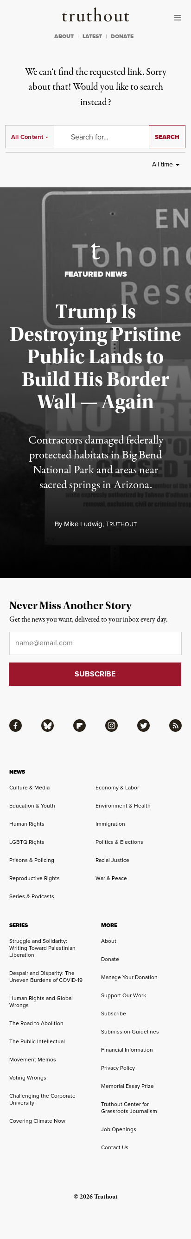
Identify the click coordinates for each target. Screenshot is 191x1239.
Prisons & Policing (31, 860)
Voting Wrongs (27, 1077)
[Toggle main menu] (179, 17)
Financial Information (127, 1050)
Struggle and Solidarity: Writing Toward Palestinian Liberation (42, 948)
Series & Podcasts (31, 896)
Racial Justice (112, 860)
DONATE (122, 36)
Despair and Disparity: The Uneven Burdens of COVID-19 (46, 976)
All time (162, 164)
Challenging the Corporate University (42, 1099)
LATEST (92, 36)
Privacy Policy (118, 1068)
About (108, 941)
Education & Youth (32, 806)
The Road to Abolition (36, 1023)
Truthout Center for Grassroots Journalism (129, 1107)
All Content (27, 137)
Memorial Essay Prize (127, 1086)
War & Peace (111, 878)
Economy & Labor (117, 787)
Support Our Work (123, 995)
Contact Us (114, 1147)
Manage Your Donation (129, 977)
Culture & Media (29, 787)
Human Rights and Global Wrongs (41, 1001)
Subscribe (113, 1013)
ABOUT (64, 36)
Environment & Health (123, 806)
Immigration (110, 824)
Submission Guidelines (130, 1031)
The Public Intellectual (37, 1041)
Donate (110, 959)
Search (167, 137)
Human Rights (27, 824)
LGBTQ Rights (27, 842)
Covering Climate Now (37, 1121)
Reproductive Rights (34, 878)
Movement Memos (32, 1059)
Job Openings (118, 1129)
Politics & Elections (119, 842)
